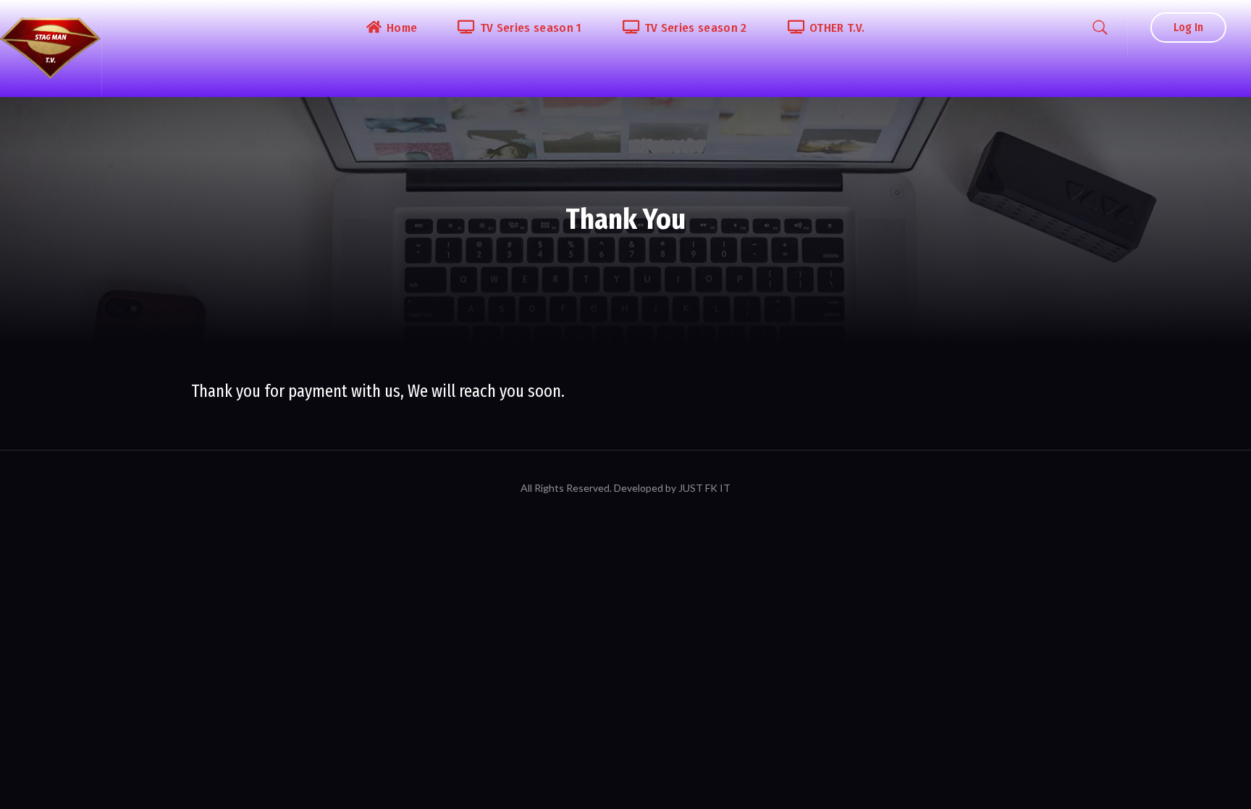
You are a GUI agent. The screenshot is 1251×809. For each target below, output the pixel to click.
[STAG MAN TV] (50, 48)
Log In (1188, 27)
